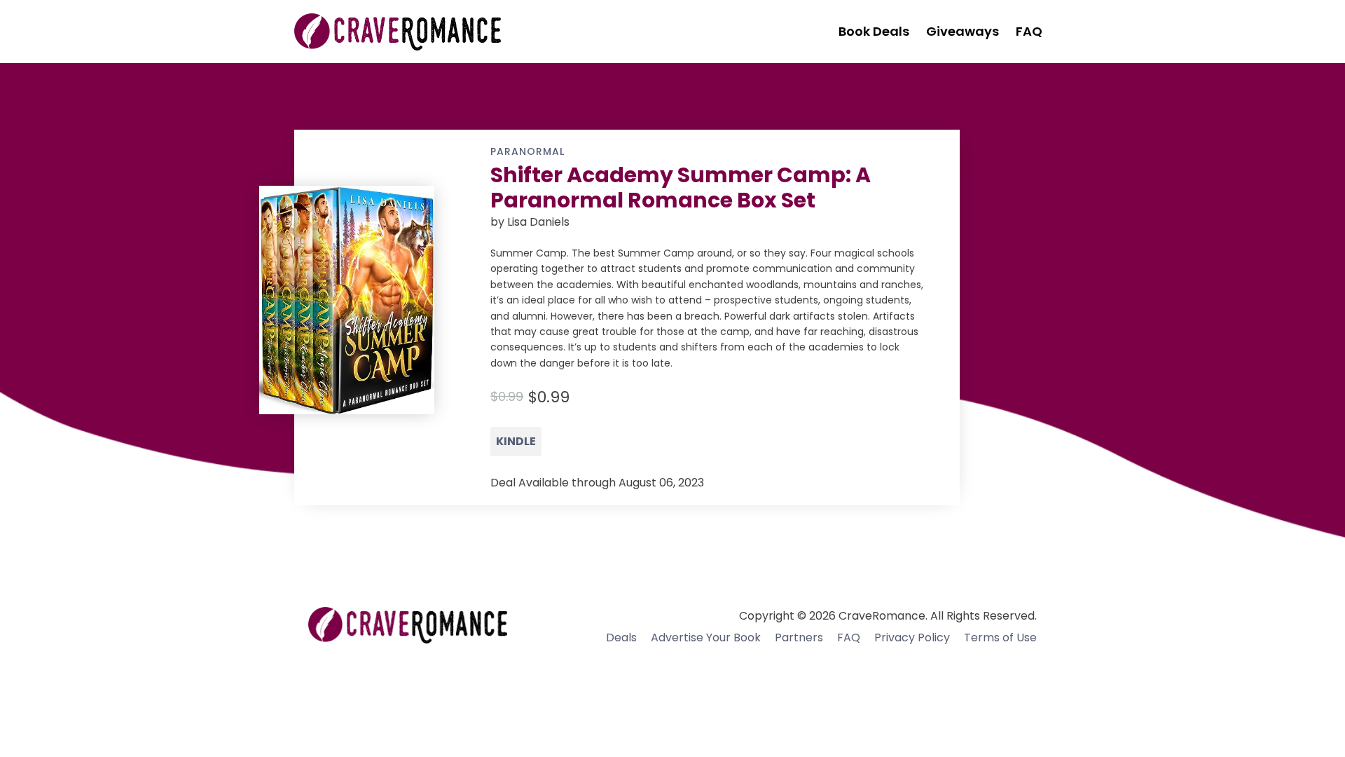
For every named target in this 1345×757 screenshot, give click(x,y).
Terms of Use (1000, 637)
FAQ (848, 637)
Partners (799, 637)
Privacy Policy (912, 637)
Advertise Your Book (706, 637)
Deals (621, 637)
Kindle (516, 441)
